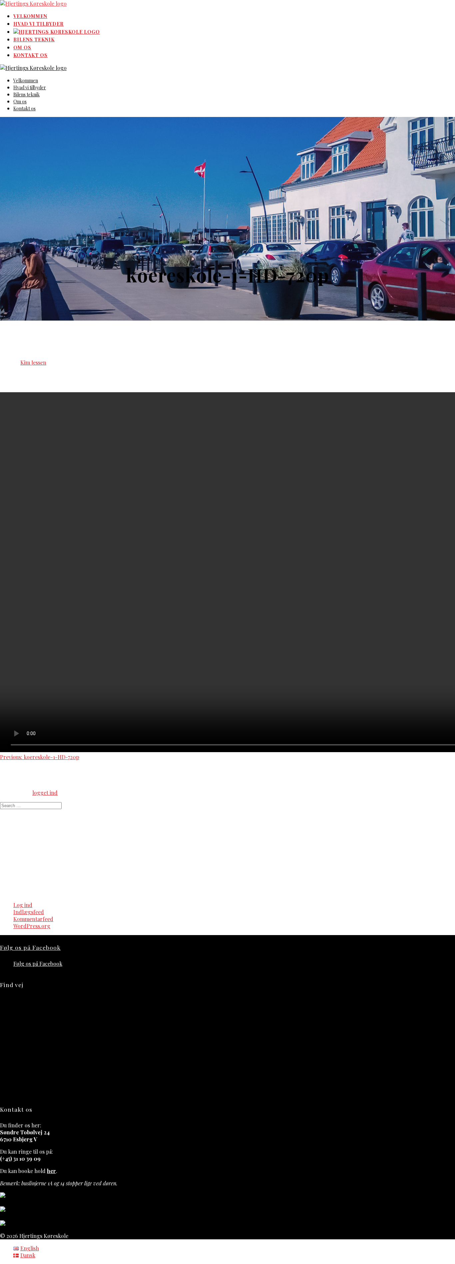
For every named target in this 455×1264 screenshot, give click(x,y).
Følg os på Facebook (30, 947)
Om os (22, 47)
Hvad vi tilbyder (38, 24)
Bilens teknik (34, 39)
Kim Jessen (33, 362)
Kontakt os (30, 55)
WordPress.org (31, 925)
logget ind (45, 792)
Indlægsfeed (28, 911)
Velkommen (30, 16)
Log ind (22, 904)
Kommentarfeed (33, 918)
